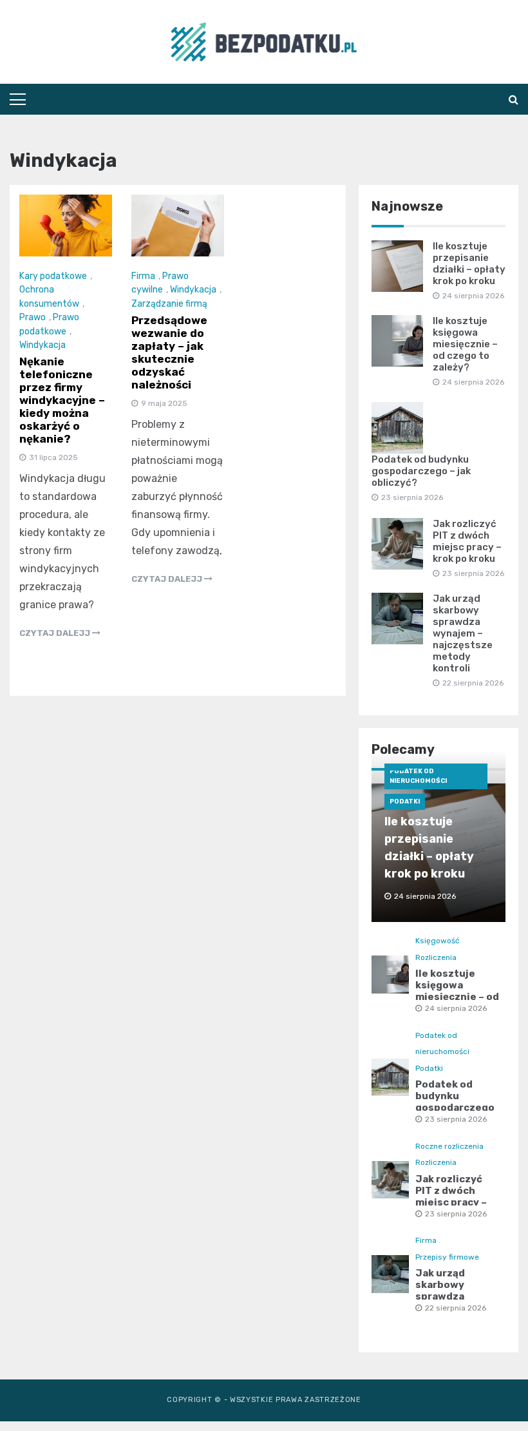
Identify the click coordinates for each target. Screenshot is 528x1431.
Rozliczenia (436, 957)
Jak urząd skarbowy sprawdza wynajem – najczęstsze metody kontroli (463, 633)
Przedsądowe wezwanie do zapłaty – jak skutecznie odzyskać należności (169, 352)
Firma (143, 276)
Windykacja (42, 345)
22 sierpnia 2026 (455, 1307)
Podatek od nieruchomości (418, 776)
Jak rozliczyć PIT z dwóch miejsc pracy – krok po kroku (467, 541)
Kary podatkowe (53, 276)
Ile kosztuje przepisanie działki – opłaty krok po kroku (469, 263)
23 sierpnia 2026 (456, 1119)
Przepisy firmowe (447, 1257)
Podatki (405, 801)
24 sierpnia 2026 (456, 1008)
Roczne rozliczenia (449, 1146)
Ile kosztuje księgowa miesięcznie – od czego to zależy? (465, 344)
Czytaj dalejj (55, 633)
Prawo (32, 317)
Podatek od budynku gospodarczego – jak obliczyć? (421, 471)
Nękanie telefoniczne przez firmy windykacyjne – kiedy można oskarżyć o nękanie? (62, 400)
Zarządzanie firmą (169, 303)
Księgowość (437, 940)
